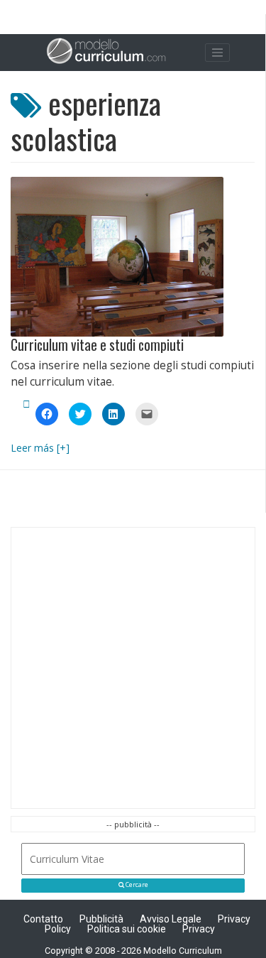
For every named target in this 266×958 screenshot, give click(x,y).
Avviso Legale (170, 919)
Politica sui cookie (126, 929)
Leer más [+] (40, 447)
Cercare (136, 885)
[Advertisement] (133, 668)
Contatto (43, 919)
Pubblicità (101, 919)
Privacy (198, 929)
